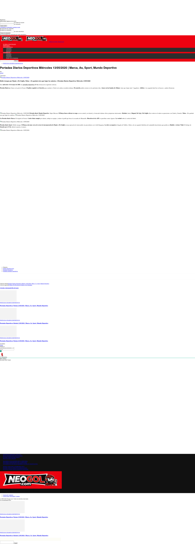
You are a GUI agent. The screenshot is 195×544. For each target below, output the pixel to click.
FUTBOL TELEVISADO (9, 44)
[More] (35, 276)
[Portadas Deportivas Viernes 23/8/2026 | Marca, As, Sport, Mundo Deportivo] (8, 301)
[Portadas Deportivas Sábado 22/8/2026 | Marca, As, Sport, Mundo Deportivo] (8, 319)
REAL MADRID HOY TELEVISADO (13, 456)
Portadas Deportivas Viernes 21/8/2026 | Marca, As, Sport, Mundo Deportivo (24, 341)
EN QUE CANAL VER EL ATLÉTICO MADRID (15, 469)
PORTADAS (6, 45)
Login (1, 345)
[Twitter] (19, 276)
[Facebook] (13, 276)
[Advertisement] (45, 101)
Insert (15, 543)
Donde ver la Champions (12, 58)
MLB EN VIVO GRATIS (9, 458)
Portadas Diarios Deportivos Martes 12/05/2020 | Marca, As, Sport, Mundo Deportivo (28, 283)
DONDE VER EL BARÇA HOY (11, 457)
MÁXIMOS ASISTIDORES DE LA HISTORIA (15, 462)
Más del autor (15, 288)
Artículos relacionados (6, 288)
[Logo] (12, 41)
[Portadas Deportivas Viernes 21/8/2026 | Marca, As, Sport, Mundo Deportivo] (8, 336)
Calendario (8, 48)
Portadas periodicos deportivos (10, 271)
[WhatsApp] (24, 276)
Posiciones (8, 51)
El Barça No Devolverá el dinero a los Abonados (20, 285)
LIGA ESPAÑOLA (8, 47)
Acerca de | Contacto (8, 495)
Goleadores (9, 49)
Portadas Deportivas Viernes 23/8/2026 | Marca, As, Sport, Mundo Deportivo (24, 305)
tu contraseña (17, 24)
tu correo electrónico (19, 31)
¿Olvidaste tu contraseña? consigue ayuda (10, 27)
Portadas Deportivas (8, 270)
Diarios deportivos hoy (8, 268)
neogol (1, 73)
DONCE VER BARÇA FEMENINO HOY (14, 466)
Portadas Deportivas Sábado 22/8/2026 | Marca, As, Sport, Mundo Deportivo (24, 323)
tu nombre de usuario (19, 22)
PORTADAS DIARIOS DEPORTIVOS (13, 63)
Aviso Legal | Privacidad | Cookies (11, 496)
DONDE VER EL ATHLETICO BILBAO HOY (15, 468)
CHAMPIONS (6, 52)
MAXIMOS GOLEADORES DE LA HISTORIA (15, 461)
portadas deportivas (29, 85)
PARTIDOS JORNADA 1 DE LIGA (12, 454)
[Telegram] (29, 276)
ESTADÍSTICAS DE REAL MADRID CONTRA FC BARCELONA (20, 464)
